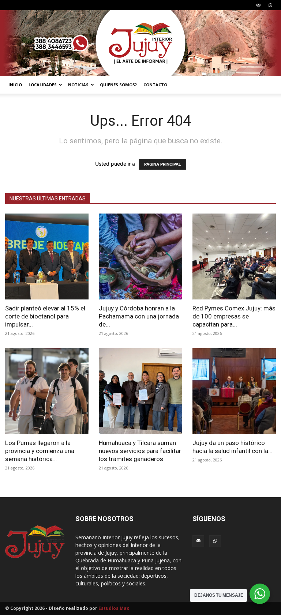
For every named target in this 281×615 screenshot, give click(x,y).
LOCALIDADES (43, 84)
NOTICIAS (78, 84)
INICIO (15, 84)
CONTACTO (155, 84)
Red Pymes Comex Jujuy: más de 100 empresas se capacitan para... (234, 316)
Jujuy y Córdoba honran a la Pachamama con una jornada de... (139, 316)
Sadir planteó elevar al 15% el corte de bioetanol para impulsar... (45, 316)
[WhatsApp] (270, 5)
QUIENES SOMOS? (118, 84)
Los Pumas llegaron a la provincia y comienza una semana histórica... (39, 451)
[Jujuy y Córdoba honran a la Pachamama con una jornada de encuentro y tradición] (140, 256)
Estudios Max (113, 608)
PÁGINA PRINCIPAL (162, 164)
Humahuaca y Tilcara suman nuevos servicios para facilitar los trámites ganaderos (140, 451)
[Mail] (258, 5)
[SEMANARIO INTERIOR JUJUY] (140, 43)
